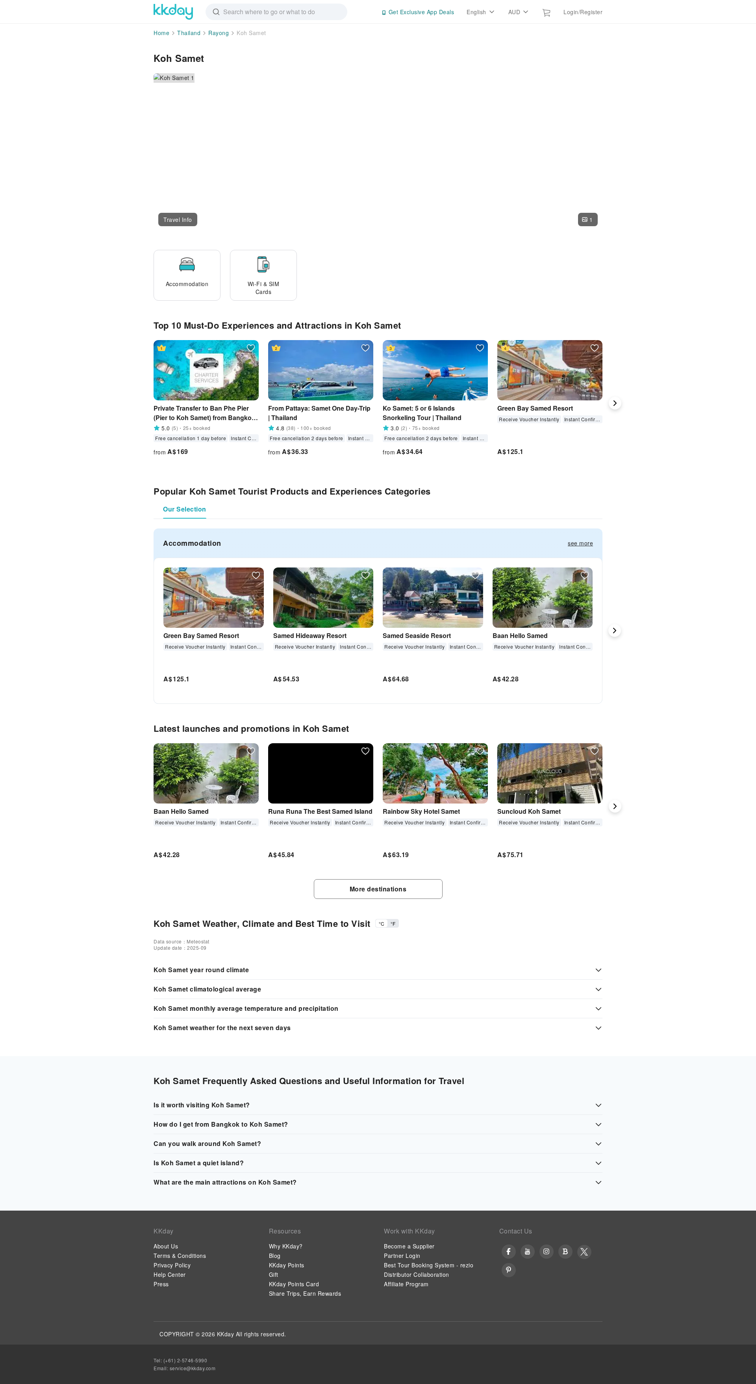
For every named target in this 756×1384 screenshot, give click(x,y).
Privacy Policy (172, 1265)
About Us (166, 1246)
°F (393, 923)
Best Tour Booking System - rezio (428, 1265)
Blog (275, 1255)
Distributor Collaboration (416, 1274)
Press (161, 1284)
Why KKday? (286, 1246)
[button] (177, 219)
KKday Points (286, 1265)
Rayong (218, 33)
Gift (273, 1274)
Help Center (170, 1274)
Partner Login (402, 1255)
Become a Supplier (409, 1246)
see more (580, 543)
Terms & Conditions (180, 1255)
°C (381, 923)
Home (161, 33)
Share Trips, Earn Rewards (305, 1293)
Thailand (188, 33)
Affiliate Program (406, 1284)
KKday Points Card (294, 1284)
